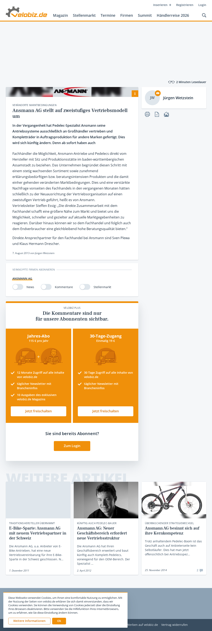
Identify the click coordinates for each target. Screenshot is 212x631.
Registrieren (184, 5)
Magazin (60, 15)
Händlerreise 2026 (173, 15)
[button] (59, 621)
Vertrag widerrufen (174, 625)
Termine (108, 15)
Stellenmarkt (84, 15)
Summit (145, 15)
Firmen (126, 15)
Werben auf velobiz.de (142, 625)
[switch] (17, 287)
